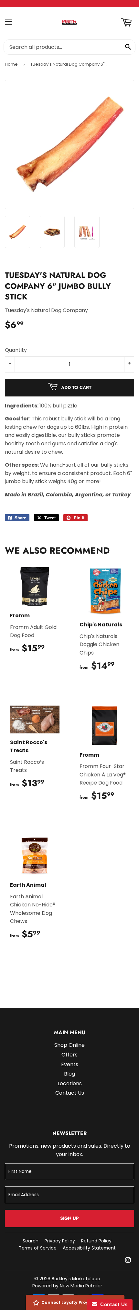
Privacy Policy (60, 1241)
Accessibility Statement (89, 1248)
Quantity (16, 350)
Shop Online (69, 1045)
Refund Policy (96, 1241)
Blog (69, 1073)
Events (69, 1064)
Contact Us (69, 1093)
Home (11, 64)
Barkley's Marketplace (76, 1278)
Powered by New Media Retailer (67, 1286)
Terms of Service (38, 1248)
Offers (69, 1054)
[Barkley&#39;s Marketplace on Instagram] (128, 1260)
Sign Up (69, 1218)
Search (30, 1241)
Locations (70, 1083)
